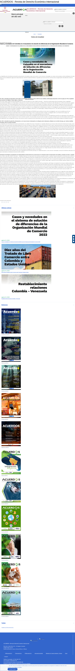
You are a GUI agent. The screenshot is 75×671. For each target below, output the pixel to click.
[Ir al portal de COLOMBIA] (41, 639)
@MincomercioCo (8, 653)
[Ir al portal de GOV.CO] (34, 640)
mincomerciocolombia (39, 653)
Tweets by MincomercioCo (7, 627)
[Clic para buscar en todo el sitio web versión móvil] (62, 26)
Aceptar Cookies (12, 669)
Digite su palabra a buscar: (60, 9)
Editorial (27, 32)
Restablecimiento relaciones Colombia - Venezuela (10, 298)
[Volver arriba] (72, 643)
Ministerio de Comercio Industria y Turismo (54, 653)
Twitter (3, 623)
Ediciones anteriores (29, 99)
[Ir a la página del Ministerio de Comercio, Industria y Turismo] (5, 10)
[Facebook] (2, 202)
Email (66, 653)
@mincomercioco (18, 653)
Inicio (26, 15)
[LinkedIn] (6, 202)
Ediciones (4, 305)
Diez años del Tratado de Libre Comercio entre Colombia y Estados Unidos (15, 272)
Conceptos (27, 65)
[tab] (37, 207)
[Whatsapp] (8, 202)
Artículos (27, 48)
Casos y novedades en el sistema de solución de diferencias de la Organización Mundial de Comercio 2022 (20, 241)
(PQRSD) (28, 663)
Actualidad (27, 82)
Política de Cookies (18, 667)
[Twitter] (4, 202)
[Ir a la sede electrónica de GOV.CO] (3, 4)
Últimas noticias (6, 208)
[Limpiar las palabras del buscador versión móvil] (59, 26)
